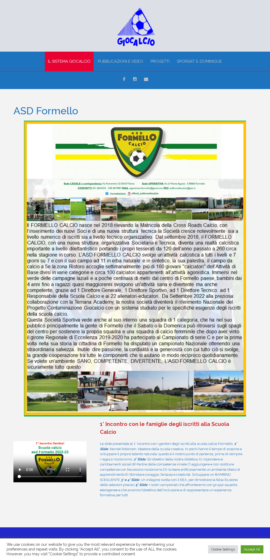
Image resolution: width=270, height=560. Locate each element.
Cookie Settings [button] (223, 549)
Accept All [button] (252, 549)
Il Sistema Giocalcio (69, 61)
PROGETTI (160, 61)
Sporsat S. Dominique (199, 61)
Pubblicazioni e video (120, 61)
